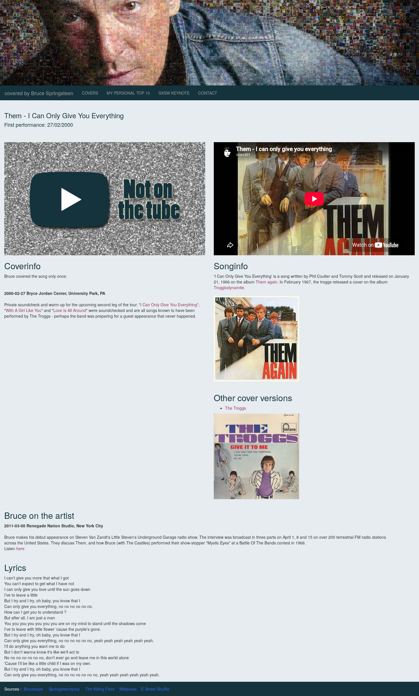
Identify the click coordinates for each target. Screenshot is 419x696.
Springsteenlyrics (64, 689)
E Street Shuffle (155, 689)
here (20, 548)
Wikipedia (128, 689)
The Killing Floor (100, 689)
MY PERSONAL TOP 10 (128, 93)
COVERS (90, 93)
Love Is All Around (69, 310)
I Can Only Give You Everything (168, 304)
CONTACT (207, 93)
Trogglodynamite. (229, 287)
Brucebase (33, 689)
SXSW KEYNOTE (174, 93)
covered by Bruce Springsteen (39, 93)
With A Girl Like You (23, 310)
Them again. (267, 282)
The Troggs (235, 408)
